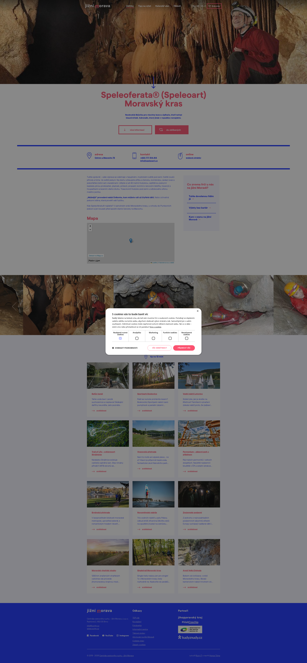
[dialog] (153, 331)
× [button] (197, 311)
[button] (125, 348)
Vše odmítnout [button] (159, 348)
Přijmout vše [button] (184, 348)
